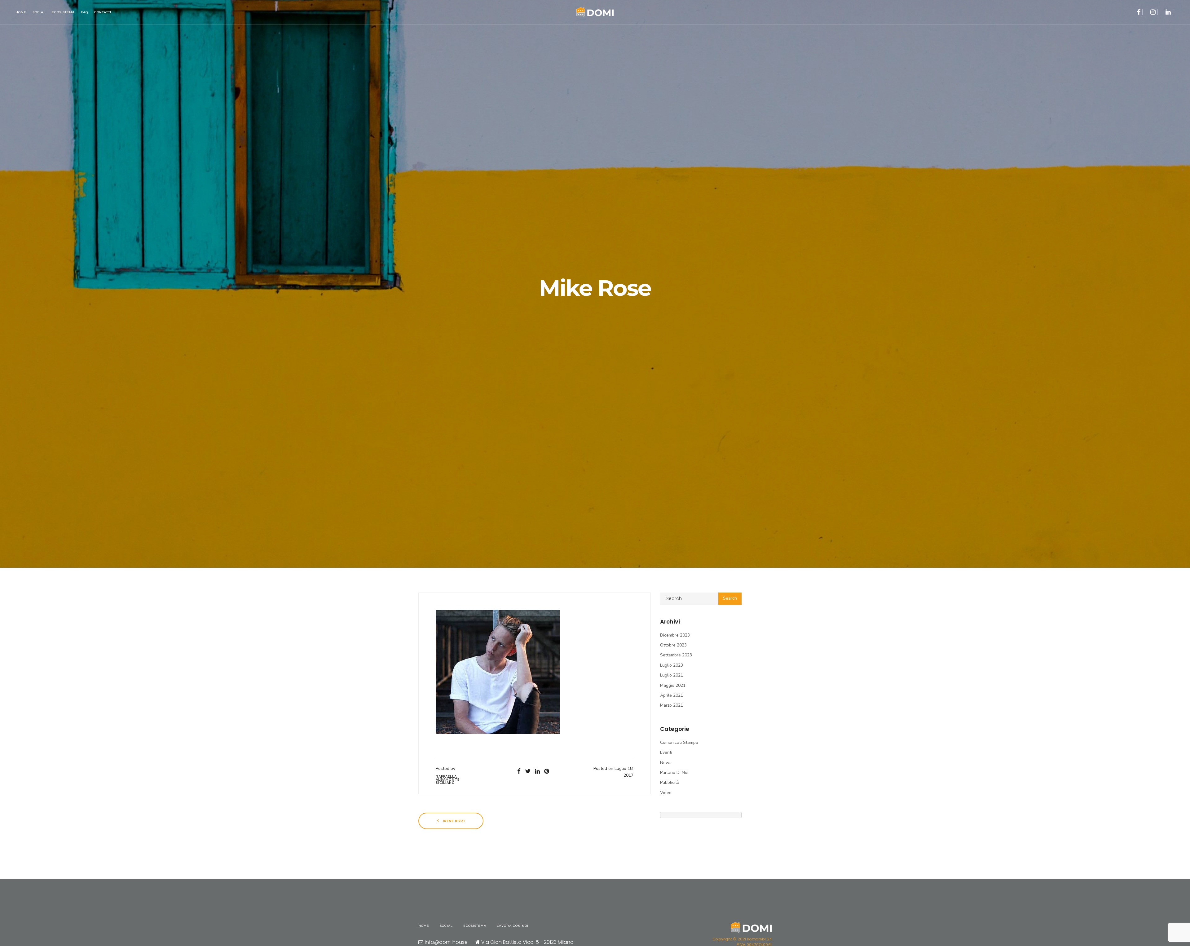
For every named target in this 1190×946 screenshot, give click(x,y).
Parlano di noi (674, 772)
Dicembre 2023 (675, 635)
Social (39, 12)
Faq (84, 12)
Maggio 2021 (672, 685)
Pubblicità (669, 782)
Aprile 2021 (671, 695)
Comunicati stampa (679, 742)
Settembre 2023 (676, 655)
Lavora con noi (512, 926)
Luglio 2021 (671, 675)
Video (666, 793)
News (666, 763)
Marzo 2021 (671, 705)
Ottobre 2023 (673, 645)
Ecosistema (63, 12)
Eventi (666, 752)
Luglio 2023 (671, 665)
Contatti (102, 12)
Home (20, 12)
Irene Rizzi (453, 820)
